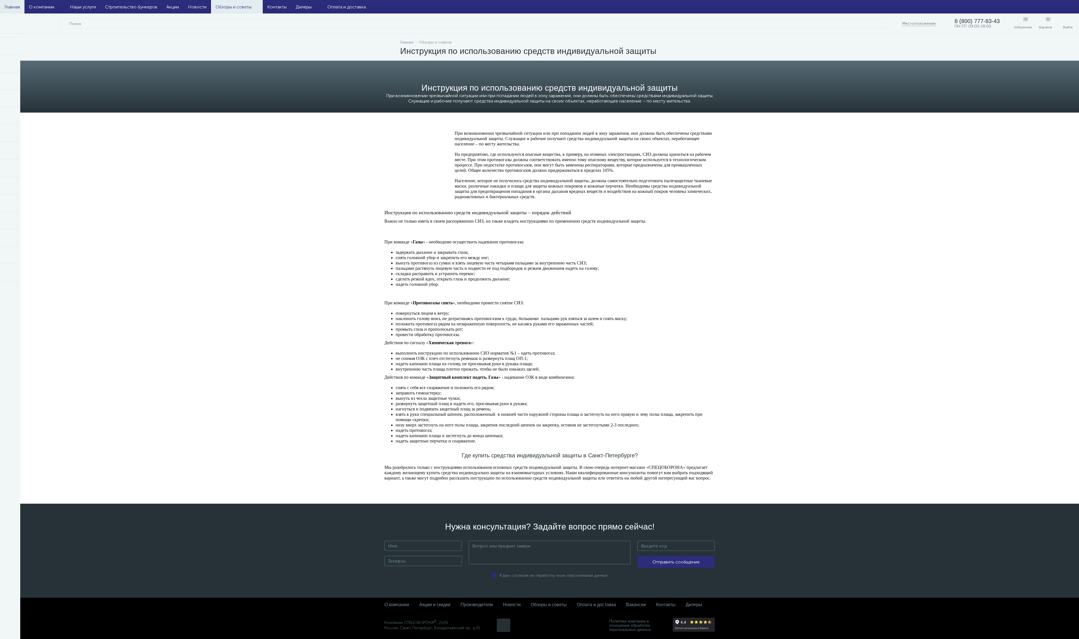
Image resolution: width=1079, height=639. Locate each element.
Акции (172, 7)
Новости (197, 7)
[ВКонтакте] (503, 625)
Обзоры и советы (233, 7)
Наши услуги (83, 7)
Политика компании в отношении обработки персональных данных (630, 625)
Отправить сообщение (676, 562)
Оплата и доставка (346, 7)
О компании (41, 7)
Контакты (277, 7)
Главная (12, 7)
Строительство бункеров (131, 7)
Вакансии (636, 604)
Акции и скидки (434, 604)
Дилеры (304, 7)
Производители (477, 604)
